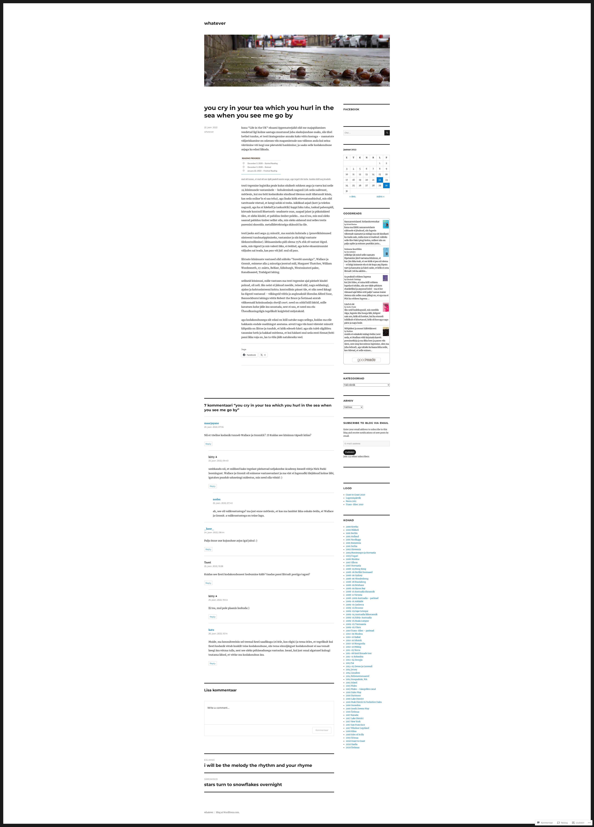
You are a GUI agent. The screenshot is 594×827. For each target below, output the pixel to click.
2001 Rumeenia (353, 543)
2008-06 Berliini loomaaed (359, 572)
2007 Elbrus (352, 562)
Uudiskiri (349, 452)
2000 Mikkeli (352, 530)
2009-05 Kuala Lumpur (357, 621)
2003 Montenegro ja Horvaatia (361, 552)
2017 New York (353, 721)
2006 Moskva (352, 559)
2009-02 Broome (354, 608)
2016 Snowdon (353, 705)
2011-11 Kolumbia (354, 656)
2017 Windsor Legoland (357, 728)
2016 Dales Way (353, 692)
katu (211, 629)
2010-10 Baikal (353, 637)
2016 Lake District (355, 699)
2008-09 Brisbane (355, 585)
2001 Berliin (352, 533)
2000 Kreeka (352, 526)
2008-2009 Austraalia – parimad (362, 598)
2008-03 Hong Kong (356, 569)
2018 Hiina (351, 731)
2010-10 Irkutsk (354, 640)
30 (386, 185)
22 (380, 180)
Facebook (351, 109)
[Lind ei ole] (386, 307)
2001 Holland (352, 536)
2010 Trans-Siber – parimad (360, 630)
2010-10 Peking (353, 647)
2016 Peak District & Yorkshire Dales (364, 702)
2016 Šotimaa (352, 712)
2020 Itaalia (351, 744)
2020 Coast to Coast (355, 741)
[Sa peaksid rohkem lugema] (386, 278)
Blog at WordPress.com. (227, 812)
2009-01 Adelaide (354, 601)
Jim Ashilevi (350, 252)
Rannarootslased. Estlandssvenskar (361, 221)
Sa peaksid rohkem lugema (357, 276)
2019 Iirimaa (352, 738)
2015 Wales (351, 686)
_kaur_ (209, 528)
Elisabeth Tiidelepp (353, 280)
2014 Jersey (351, 669)
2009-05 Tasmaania (356, 624)
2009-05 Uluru (353, 627)
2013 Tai (350, 663)
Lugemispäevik (353, 498)
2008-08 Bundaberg (356, 582)
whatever (215, 23)
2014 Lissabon (353, 673)
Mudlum (349, 331)
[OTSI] (387, 132)
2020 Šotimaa (352, 747)
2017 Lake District (355, 718)
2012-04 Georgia (354, 660)
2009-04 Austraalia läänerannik (361, 614)
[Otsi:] (363, 132)
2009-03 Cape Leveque (357, 611)
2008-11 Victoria (354, 595)
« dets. (352, 196)
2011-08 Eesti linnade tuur (359, 653)
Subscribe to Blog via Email (365, 423)
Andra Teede (351, 307)
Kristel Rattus (351, 224)
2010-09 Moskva (354, 634)
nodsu (216, 499)
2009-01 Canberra (355, 604)
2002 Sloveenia (353, 549)
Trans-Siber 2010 (354, 504)
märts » (380, 196)
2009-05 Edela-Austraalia (359, 617)
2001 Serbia (351, 546)
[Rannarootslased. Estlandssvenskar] (386, 224)
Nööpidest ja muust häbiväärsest (360, 328)
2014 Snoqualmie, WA (356, 679)
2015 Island (351, 682)
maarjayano (211, 423)
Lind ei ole (349, 304)
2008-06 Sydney (354, 575)
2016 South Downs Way (357, 708)
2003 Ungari (352, 556)
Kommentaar (322, 730)
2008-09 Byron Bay (355, 588)
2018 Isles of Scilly (355, 734)
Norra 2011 (351, 501)
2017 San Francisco (355, 725)
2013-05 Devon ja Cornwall (359, 666)
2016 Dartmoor (353, 695)
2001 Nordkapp (353, 539)
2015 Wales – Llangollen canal (361, 689)
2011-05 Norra (353, 650)
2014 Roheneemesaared (357, 676)
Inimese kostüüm (353, 249)
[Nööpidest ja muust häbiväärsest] (386, 331)
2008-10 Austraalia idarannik (360, 591)
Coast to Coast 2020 (355, 494)
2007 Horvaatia (353, 565)
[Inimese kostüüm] (386, 252)
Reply (208, 444)
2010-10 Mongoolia (355, 643)
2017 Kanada (352, 715)
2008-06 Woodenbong (357, 578)
